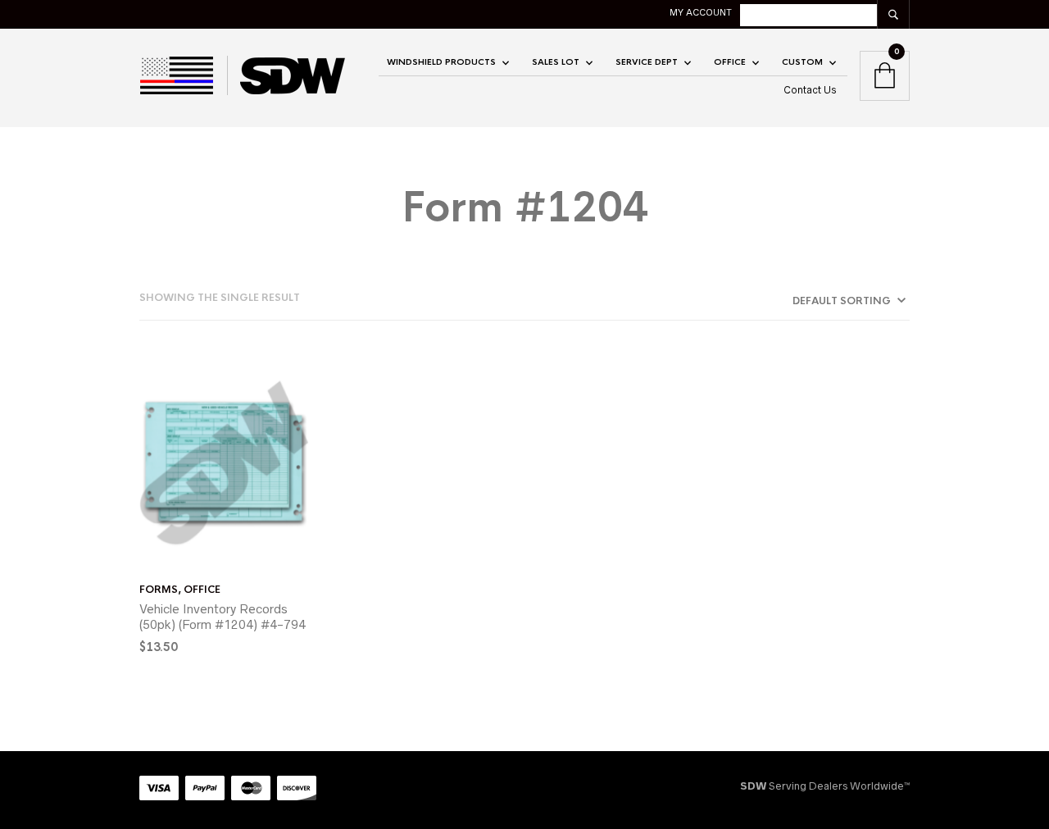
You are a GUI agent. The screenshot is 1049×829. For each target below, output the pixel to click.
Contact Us (810, 89)
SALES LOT (555, 62)
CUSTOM (802, 62)
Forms (158, 589)
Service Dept (646, 62)
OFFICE (730, 62)
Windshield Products (441, 62)
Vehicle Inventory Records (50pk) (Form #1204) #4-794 (222, 617)
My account (701, 12)
